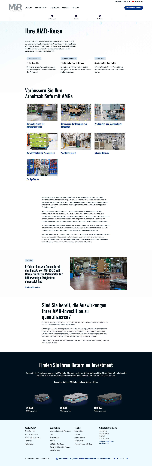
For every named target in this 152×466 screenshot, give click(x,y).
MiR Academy (55, 450)
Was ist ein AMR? (31, 434)
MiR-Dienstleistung (57, 444)
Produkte (28, 8)
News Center (54, 438)
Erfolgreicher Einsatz (32, 438)
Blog (51, 434)
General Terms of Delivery (83, 444)
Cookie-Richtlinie (104, 459)
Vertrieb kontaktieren (134, 8)
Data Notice (78, 441)
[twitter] (123, 458)
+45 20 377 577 (104, 444)
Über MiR (75, 8)
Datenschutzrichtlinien (87, 459)
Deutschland (139, 1)
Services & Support (121, 1)
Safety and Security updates (60, 447)
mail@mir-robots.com (106, 441)
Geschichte (78, 431)
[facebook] (117, 458)
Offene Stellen (79, 438)
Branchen (65, 8)
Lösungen (28, 441)
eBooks (52, 441)
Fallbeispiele (54, 8)
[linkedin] (114, 458)
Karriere (77, 434)
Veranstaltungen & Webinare (60, 431)
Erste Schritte (30, 431)
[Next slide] (110, 17)
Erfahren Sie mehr (32, 287)
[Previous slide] (41, 17)
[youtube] (126, 458)
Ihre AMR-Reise (41, 8)
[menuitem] (52, 17)
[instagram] (120, 458)
